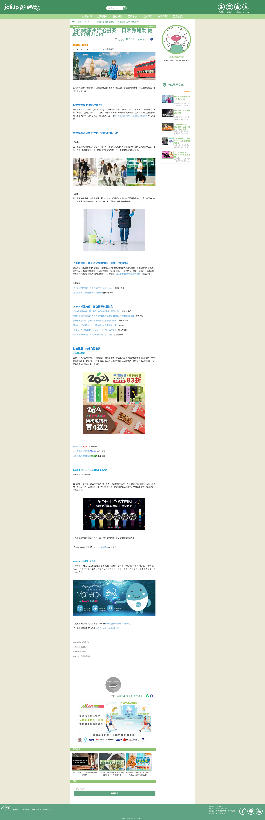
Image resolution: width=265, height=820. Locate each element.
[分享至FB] (152, 39)
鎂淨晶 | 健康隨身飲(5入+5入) (108, 628)
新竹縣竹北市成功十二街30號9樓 (225, 811)
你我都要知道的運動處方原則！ (129, 274)
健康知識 (87, 16)
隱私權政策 (36, 809)
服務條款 (26, 809)
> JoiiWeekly (88, 22)
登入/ (244, 13)
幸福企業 (238, 7)
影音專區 (163, 16)
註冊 (247, 13)
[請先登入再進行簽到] (113, 685)
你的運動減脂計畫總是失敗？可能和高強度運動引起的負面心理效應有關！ (103, 316)
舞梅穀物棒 (77, 446)
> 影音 (79, 22)
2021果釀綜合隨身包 (81, 456)
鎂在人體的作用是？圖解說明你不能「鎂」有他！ (93, 335)
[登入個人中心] (246, 7)
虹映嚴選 (229, 7)
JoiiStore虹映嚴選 (229, 12)
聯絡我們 (47, 809)
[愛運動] (221, 7)
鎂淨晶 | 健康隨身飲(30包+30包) (118, 624)
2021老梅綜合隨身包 (81, 451)
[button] (125, 8)
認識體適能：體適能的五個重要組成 (88, 293)
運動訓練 (102, 16)
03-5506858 (219, 806)
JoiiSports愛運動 (221, 12)
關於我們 (16, 809)
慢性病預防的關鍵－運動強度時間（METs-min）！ (94, 288)
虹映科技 (129, 818)
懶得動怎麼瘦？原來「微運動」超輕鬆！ (131, 116)
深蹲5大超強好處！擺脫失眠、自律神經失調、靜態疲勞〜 (96, 311)
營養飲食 (132, 16)
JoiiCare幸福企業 (238, 12)
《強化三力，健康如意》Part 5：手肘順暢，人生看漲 (95, 330)
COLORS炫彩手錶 (100, 547)
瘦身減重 (117, 16)
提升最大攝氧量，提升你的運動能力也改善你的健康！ (95, 321)
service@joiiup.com (221, 808)
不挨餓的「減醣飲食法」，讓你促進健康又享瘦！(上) (95, 325)
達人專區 (148, 16)
